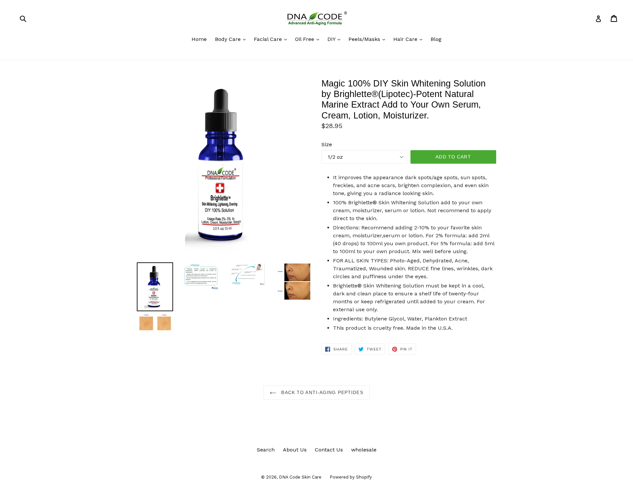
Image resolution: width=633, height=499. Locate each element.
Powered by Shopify (351, 477)
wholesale (364, 450)
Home (199, 39)
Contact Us (329, 450)
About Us (295, 450)
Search (266, 450)
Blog (436, 39)
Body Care (232, 39)
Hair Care (409, 39)
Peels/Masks (368, 39)
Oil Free (308, 39)
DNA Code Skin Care (300, 477)
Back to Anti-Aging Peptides (321, 392)
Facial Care (272, 39)
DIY (335, 39)
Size (326, 144)
